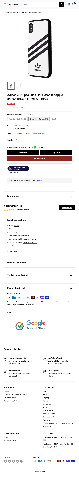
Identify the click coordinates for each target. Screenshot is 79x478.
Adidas (9, 107)
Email (45, 437)
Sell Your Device (39, 158)
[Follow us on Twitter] (9, 461)
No (18, 229)
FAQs (45, 394)
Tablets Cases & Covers (12, 401)
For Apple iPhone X (29, 239)
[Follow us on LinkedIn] (21, 461)
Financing (46, 420)
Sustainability (47, 426)
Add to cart (23, 153)
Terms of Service (49, 414)
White (16, 232)
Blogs (6, 437)
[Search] (61, 4)
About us (46, 407)
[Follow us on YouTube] (17, 461)
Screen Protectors (10, 398)
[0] (73, 4)
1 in (16, 246)
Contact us (47, 404)
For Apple (25, 236)
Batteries (7, 391)
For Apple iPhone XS (30, 242)
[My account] (69, 4)
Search (45, 391)
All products (13, 12)
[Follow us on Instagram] (13, 461)
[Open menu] (5, 4)
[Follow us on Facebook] (5, 461)
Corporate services (49, 417)
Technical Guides (10, 440)
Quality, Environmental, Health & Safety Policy (58, 423)
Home (6, 12)
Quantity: (10, 140)
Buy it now (56, 153)
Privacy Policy (48, 410)
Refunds (46, 401)
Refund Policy (14, 172)
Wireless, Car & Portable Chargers (15, 394)
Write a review (67, 207)
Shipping (46, 398)
